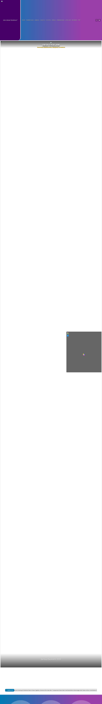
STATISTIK (48, 20)
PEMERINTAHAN (30, 20)
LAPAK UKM (68, 20)
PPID (79, 20)
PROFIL (23, 20)
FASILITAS (42, 20)
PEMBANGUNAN (60, 20)
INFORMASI (74, 20)
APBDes (54, 20)
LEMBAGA (37, 20)
